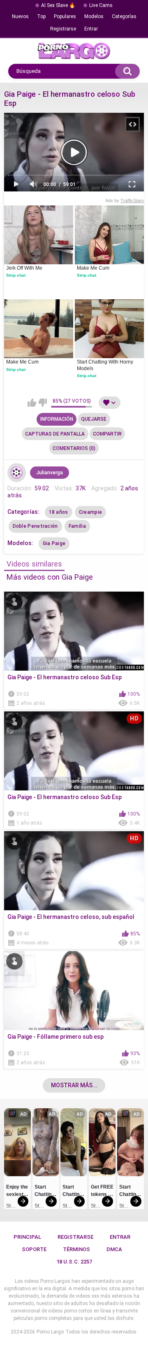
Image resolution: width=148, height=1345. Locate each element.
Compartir (107, 434)
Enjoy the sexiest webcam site (17, 1192)
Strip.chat (15, 275)
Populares (65, 16)
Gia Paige (54, 543)
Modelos (94, 16)
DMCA (114, 1249)
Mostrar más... (74, 1085)
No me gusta (42, 403)
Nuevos (20, 16)
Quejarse (93, 419)
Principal (27, 1237)
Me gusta (32, 403)
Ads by (124, 200)
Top (41, 16)
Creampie (90, 512)
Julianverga (49, 473)
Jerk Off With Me (24, 268)
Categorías (124, 16)
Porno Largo (50, 1332)
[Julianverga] (16, 472)
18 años (58, 512)
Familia (77, 526)
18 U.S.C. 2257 (74, 1262)
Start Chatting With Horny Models (105, 365)
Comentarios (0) (74, 448)
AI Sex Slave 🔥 (58, 5)
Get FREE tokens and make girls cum (102, 1192)
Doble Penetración (35, 526)
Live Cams (101, 5)
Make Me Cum (93, 268)
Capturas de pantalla (55, 434)
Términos (76, 1249)
